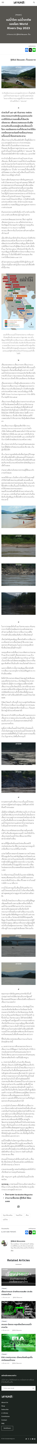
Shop (3, 1406)
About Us (4, 1402)
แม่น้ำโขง (5, 1219)
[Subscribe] (33, 1388)
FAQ (2, 1423)
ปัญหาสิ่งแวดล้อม (7, 1215)
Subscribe (5, 1409)
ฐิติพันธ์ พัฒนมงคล (18, 1241)
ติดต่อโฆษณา (7, 1428)
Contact (4, 1420)
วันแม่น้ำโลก (19, 1215)
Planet (18, 15)
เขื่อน (27, 1215)
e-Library (4, 1413)
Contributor (5, 1416)
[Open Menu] (3, 2)
